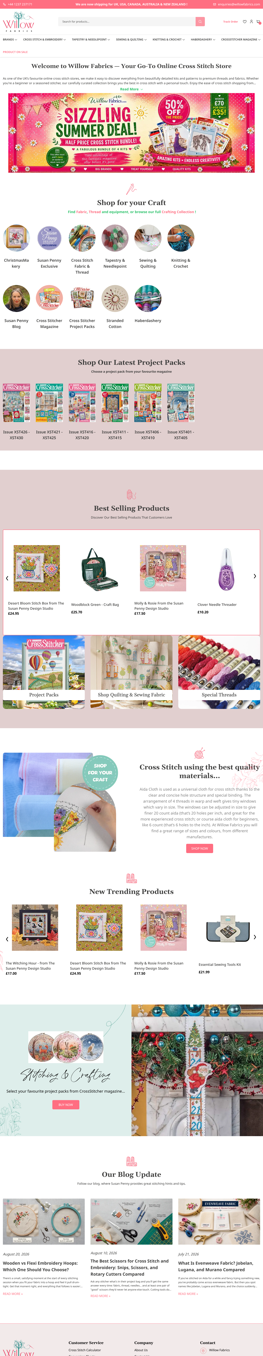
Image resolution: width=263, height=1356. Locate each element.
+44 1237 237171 (20, 4)
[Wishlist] (245, 22)
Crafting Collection (178, 212)
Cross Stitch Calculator (85, 1350)
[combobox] (131, 21)
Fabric (81, 212)
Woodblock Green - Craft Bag (95, 604)
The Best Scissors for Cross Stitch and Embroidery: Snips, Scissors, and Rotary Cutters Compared (129, 1267)
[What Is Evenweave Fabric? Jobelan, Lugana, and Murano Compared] (219, 1222)
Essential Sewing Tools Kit (220, 964)
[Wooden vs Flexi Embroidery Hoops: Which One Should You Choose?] (44, 1222)
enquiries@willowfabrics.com (239, 4)
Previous (7, 577)
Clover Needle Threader (217, 604)
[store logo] (18, 22)
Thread (95, 212)
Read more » (13, 1294)
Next (255, 577)
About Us (141, 1350)
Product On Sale (15, 52)
